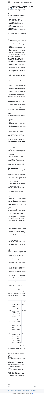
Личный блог (12, 8)
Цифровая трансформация (29, 2)
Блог (8, 390)
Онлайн (9, 221)
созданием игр (14, 9)
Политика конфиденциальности (33, 390)
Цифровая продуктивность (10, 2)
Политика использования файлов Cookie (25, 390)
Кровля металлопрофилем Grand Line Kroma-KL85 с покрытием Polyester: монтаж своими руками (15, 387)
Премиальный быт (16, 3)
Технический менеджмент (23, 2)
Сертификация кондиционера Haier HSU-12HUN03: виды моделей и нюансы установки (30, 387)
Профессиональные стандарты (17, 2)
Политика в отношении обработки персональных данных (15, 390)
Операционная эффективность (11, 3)
